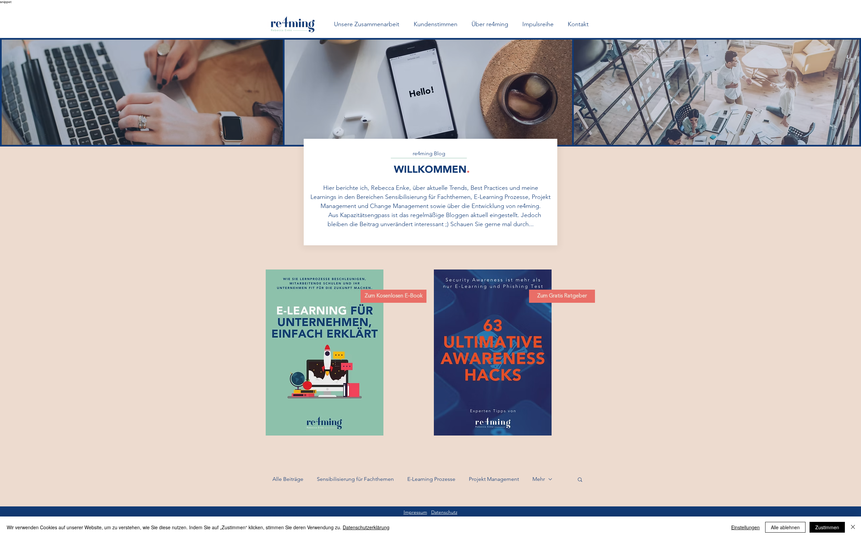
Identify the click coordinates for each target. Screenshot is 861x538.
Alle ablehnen (785, 527)
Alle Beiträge (287, 479)
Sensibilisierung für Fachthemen (355, 479)
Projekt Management (494, 479)
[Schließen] (853, 527)
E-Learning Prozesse (431, 479)
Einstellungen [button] (745, 527)
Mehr (538, 479)
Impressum (415, 512)
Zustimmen (827, 527)
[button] (580, 480)
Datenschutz (444, 512)
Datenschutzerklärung (366, 527)
